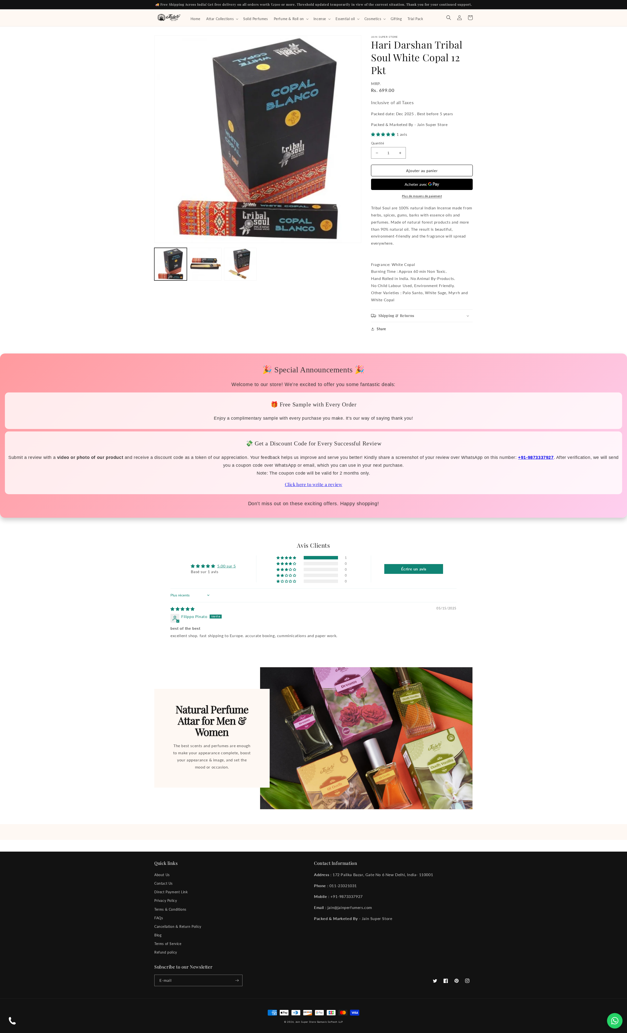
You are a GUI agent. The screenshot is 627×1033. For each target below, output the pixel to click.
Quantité (377, 143)
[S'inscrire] (236, 980)
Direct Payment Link (171, 892)
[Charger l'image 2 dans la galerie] (205, 264)
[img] (182, 608)
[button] (221, 19)
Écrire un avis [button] (413, 569)
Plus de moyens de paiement (422, 196)
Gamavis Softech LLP (330, 1021)
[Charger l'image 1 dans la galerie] (170, 264)
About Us (162, 875)
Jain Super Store (305, 1021)
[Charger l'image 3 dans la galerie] (240, 264)
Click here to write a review (313, 484)
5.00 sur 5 (226, 566)
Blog (157, 935)
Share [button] (381, 329)
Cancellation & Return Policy (177, 926)
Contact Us (163, 883)
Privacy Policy (165, 900)
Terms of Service (167, 944)
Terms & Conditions (170, 909)
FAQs (158, 918)
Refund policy (165, 952)
